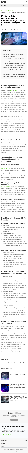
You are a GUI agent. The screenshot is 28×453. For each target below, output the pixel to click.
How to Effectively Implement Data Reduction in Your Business (14, 74)
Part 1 (11, 90)
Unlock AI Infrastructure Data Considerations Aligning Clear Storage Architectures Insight (17, 386)
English (23, 5)
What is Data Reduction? (9, 56)
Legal (16, 451)
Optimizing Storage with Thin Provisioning (14, 65)
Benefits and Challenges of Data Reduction (13, 67)
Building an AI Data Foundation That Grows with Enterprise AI (17, 373)
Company (4, 440)
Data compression (5, 168)
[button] (26, 2)
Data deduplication (5, 186)
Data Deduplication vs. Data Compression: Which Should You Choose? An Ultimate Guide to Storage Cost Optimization (18, 398)
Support (3, 443)
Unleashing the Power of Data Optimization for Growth (14, 54)
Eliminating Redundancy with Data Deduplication (14, 63)
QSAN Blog (3, 5)
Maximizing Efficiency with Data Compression (14, 61)
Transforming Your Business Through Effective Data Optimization (14, 58)
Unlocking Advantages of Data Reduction (14, 69)
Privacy (12, 451)
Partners (3, 446)
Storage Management (7, 10)
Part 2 (16, 90)
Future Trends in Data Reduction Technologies (14, 76)
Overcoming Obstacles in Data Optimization (14, 72)
